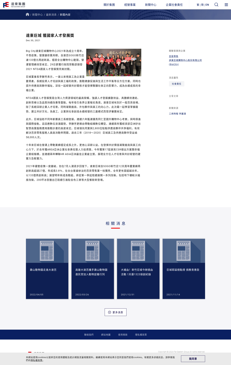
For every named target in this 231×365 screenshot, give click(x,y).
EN (207, 4)
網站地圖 (106, 334)
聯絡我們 (89, 334)
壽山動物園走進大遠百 (43, 269)
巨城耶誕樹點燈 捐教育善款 (183, 269)
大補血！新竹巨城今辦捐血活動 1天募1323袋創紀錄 (137, 272)
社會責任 (176, 83)
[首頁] (27, 14)
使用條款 (123, 334)
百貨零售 (173, 56)
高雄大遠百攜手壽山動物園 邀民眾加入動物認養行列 (91, 272)
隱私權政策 (141, 334)
